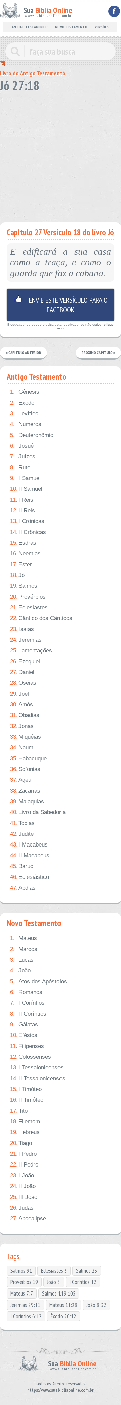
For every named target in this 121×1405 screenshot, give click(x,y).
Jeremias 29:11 (25, 1305)
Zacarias (25, 791)
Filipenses (27, 1046)
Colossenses (30, 1057)
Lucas (22, 960)
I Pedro (23, 1154)
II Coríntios (28, 1014)
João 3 (53, 1282)
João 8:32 (96, 1305)
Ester (21, 564)
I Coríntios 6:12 (26, 1316)
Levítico (24, 413)
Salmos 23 (86, 1270)
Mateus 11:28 (63, 1305)
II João (23, 1186)
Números (25, 424)
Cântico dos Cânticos (41, 618)
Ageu (20, 780)
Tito (19, 1111)
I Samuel (25, 478)
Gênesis (24, 392)
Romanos (26, 992)
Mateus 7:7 (21, 1293)
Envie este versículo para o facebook (61, 304)
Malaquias (27, 801)
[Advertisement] (60, 155)
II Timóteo (26, 1100)
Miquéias (25, 737)
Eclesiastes (29, 607)
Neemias (25, 553)
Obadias (24, 715)
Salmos (23, 586)
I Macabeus (29, 844)
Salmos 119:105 (59, 1293)
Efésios (23, 1035)
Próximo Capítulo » (98, 352)
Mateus (23, 938)
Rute (20, 467)
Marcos (23, 949)
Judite (22, 834)
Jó (17, 575)
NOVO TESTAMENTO (71, 26)
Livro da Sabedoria (38, 812)
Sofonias (25, 769)
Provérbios (28, 597)
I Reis (21, 500)
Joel (19, 694)
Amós (21, 704)
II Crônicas (28, 532)
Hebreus (25, 1132)
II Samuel (26, 489)
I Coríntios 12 (82, 1282)
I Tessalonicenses (37, 1067)
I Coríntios (27, 1003)
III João (23, 1197)
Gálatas (24, 1024)
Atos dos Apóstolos (38, 981)
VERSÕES (102, 26)
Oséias (23, 683)
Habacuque (28, 758)
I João (22, 1175)
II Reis (22, 510)
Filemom (25, 1121)
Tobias (22, 823)
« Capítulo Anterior (23, 352)
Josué (22, 446)
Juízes (22, 456)
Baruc (21, 866)
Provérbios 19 (24, 1282)
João (20, 970)
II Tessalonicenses (37, 1078)
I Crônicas (27, 521)
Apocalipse (28, 1218)
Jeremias (26, 640)
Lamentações (31, 650)
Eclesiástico (29, 877)
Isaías (22, 629)
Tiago (21, 1143)
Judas (22, 1208)
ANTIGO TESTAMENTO (30, 26)
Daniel (22, 672)
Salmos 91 (21, 1270)
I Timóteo (26, 1089)
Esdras (23, 543)
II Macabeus (29, 855)
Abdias (23, 888)
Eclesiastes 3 (54, 1270)
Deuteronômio (31, 435)
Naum (21, 747)
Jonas (22, 726)
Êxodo (22, 403)
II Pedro (24, 1164)
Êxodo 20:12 (63, 1316)
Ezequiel (25, 661)
